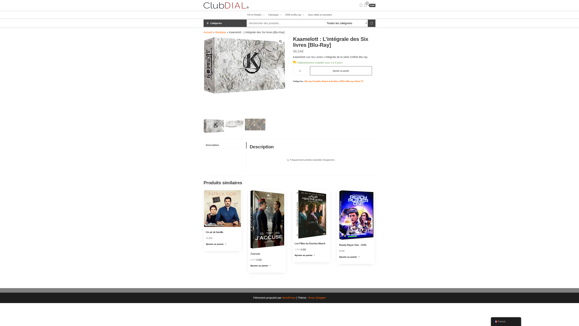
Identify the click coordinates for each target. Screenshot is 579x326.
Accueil (208, 32)
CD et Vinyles (254, 14)
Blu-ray (308, 81)
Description (212, 145)
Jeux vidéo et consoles (320, 14)
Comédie (316, 81)
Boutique (220, 32)
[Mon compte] (360, 5)
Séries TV (358, 81)
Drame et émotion (330, 81)
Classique (273, 14)
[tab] (225, 145)
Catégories (216, 23)
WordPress (289, 297)
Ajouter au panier (341, 71)
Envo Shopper (317, 297)
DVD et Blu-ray (293, 14)
